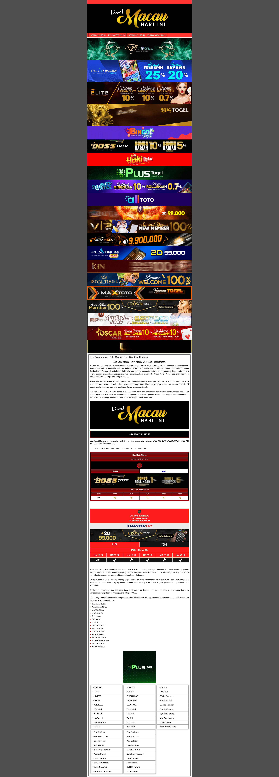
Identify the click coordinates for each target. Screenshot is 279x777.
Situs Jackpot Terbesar (102, 750)
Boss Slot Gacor (99, 732)
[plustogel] (139, 667)
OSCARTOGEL (131, 705)
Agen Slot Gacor (132, 741)
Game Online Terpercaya (135, 754)
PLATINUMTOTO (100, 722)
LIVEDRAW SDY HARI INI (136, 35)
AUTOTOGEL (98, 705)
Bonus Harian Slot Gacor (168, 727)
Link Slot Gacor (132, 763)
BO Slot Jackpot (165, 722)
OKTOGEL (97, 701)
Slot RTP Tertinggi (133, 767)
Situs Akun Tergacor (167, 718)
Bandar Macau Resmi (101, 767)
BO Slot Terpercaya (166, 696)
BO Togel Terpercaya (167, 705)
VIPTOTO (97, 727)
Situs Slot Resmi (132, 732)
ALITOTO (130, 718)
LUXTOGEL (130, 714)
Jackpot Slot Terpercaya (102, 771)
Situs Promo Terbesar (101, 763)
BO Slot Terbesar (133, 771)
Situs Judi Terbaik (166, 701)
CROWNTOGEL (132, 701)
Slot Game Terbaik (133, 745)
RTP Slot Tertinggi (133, 750)
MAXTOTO (130, 692)
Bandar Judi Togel (100, 758)
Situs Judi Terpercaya (167, 709)
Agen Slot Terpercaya (167, 714)
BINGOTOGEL (131, 709)
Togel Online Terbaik (101, 737)
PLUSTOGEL (131, 722)
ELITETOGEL (98, 714)
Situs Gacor (164, 692)
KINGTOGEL (131, 727)
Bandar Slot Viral (99, 741)
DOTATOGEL (98, 687)
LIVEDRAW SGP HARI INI (116, 35)
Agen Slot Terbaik (100, 754)
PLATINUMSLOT (132, 696)
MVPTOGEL (98, 709)
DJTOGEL (97, 692)
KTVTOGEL (98, 696)
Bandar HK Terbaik (133, 758)
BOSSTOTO (131, 687)
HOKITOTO (163, 687)
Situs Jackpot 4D (133, 737)
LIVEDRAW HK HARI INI (98, 35)
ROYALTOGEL (98, 718)
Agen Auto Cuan (99, 745)
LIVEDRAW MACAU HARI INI (156, 35)
